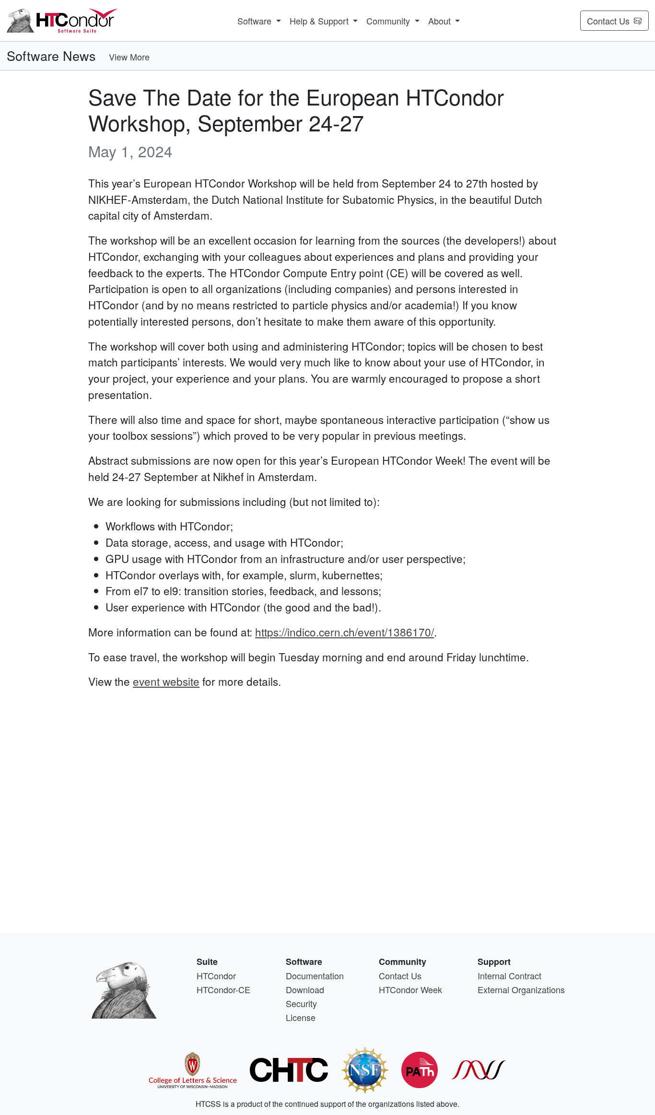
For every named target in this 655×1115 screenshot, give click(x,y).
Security (301, 1003)
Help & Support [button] (320, 20)
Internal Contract (509, 975)
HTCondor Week (410, 989)
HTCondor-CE (223, 989)
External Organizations (521, 989)
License (301, 1017)
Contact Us (608, 20)
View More (129, 56)
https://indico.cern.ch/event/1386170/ (344, 631)
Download (305, 989)
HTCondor (216, 975)
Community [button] (389, 20)
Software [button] (255, 20)
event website (166, 681)
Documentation (315, 975)
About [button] (440, 20)
